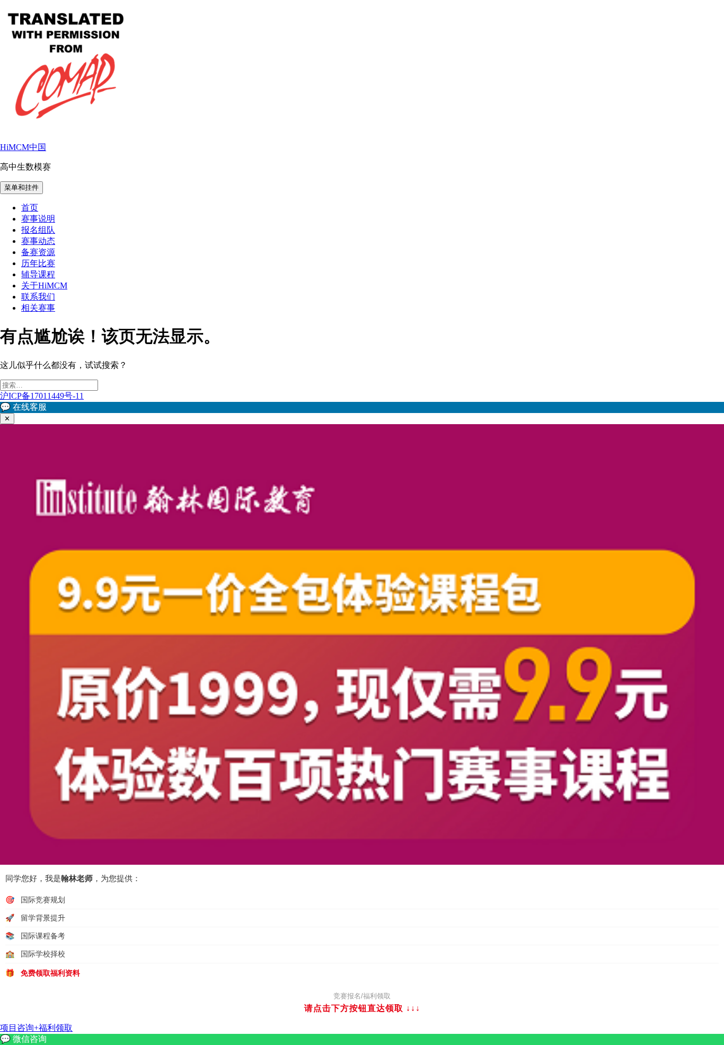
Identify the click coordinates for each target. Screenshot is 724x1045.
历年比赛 (38, 263)
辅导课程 (38, 274)
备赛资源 (38, 252)
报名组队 (38, 229)
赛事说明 (38, 218)
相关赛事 (38, 307)
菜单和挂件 (21, 187)
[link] (362, 1039)
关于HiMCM (44, 285)
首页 (29, 207)
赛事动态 (38, 240)
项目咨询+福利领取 (36, 1027)
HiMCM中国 (23, 147)
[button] (362, 407)
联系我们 (38, 296)
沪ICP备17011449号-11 (42, 395)
